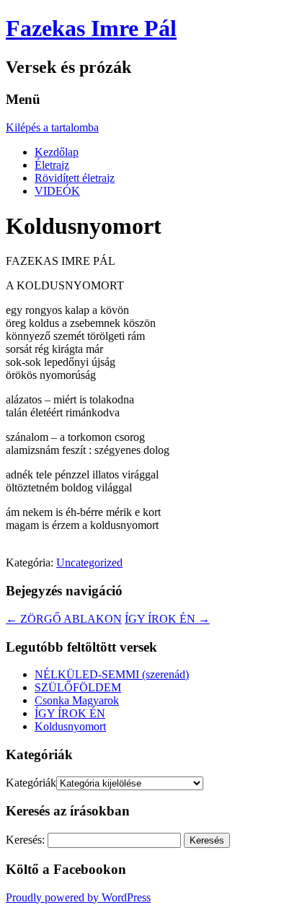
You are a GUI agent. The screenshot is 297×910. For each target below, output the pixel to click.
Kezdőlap (57, 152)
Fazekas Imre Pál (91, 28)
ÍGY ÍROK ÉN (167, 619)
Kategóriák (31, 782)
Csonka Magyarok (77, 700)
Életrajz (52, 165)
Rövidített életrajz (75, 178)
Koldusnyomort (70, 726)
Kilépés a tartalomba (52, 127)
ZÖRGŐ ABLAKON (64, 619)
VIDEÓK (57, 191)
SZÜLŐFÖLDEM (78, 687)
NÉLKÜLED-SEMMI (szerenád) (112, 674)
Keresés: (25, 840)
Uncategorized (89, 562)
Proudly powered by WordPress (78, 897)
